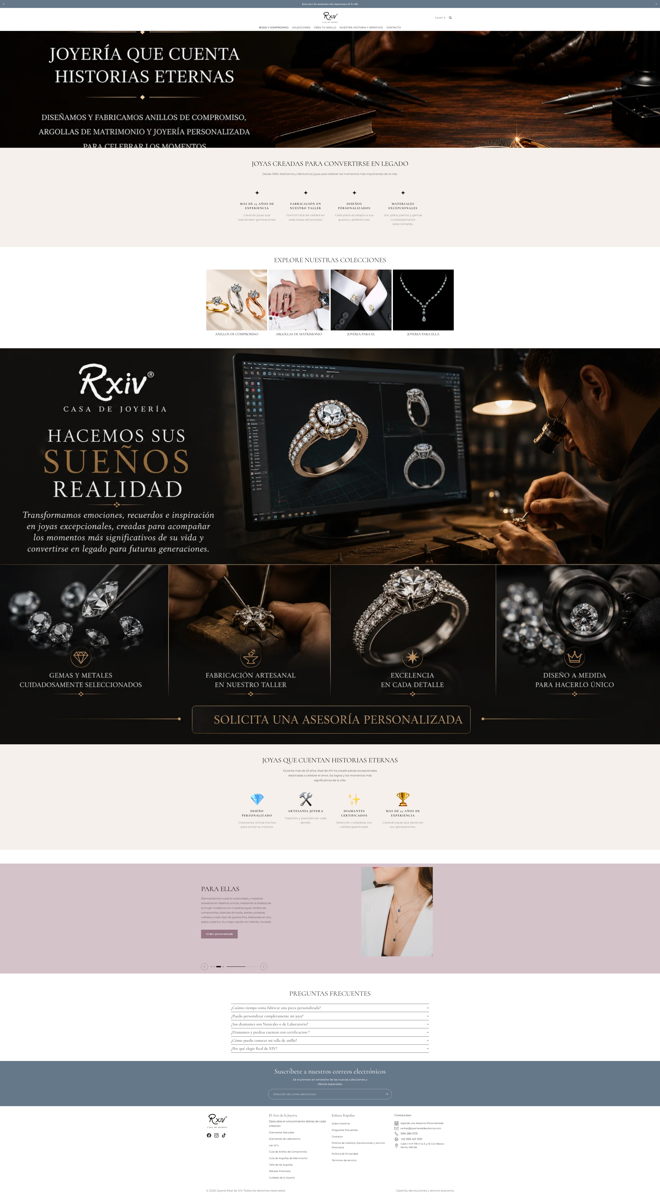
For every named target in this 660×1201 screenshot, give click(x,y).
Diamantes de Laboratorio (284, 1138)
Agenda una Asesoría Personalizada (422, 1123)
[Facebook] (209, 1135)
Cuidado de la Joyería (282, 1177)
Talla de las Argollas (281, 1164)
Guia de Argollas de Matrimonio (288, 1158)
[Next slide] (263, 965)
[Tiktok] (224, 1135)
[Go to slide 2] (217, 965)
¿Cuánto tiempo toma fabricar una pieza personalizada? (276, 1006)
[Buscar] (450, 17)
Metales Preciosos (280, 1171)
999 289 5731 (409, 1133)
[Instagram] (216, 1135)
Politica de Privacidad (345, 1153)
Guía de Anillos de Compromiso (288, 1151)
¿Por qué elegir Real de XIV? (254, 1047)
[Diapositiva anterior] (4, 4)
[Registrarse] (386, 1094)
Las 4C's (274, 1145)
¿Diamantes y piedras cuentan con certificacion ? (270, 1031)
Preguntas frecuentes (345, 1130)
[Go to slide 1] (213, 965)
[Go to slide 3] (220, 965)
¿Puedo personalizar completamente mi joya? (267, 1015)
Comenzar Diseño (217, 931)
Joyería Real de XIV (229, 1190)
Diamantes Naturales (281, 1132)
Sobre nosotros (341, 1123)
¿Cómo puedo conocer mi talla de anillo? (264, 1039)
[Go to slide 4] (223, 965)
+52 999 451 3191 (411, 1139)
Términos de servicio (344, 1160)
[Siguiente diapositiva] (656, 4)
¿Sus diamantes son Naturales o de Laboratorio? (269, 1023)
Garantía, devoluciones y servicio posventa (425, 1190)
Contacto (337, 1136)
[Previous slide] (204, 965)
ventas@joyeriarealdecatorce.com (420, 1128)
